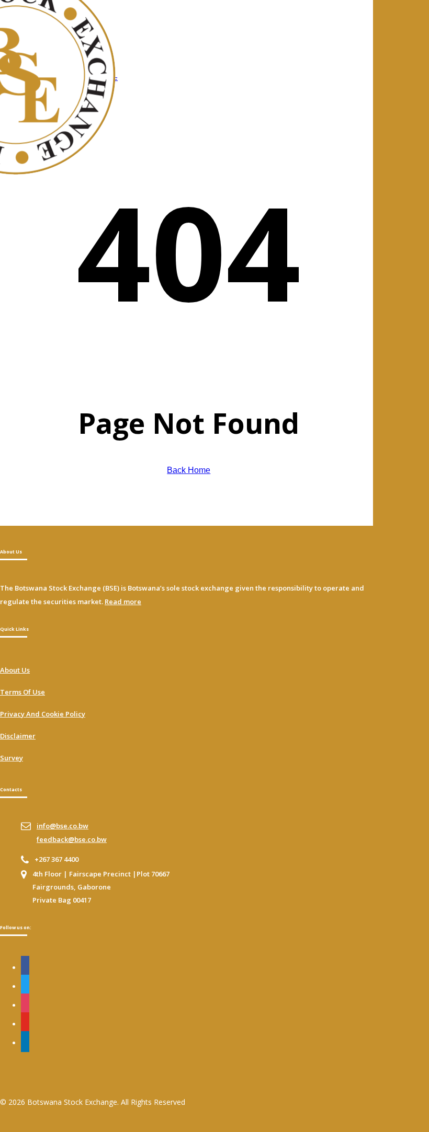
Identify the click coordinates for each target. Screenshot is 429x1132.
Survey (11, 758)
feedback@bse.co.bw (72, 839)
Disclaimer (18, 736)
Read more (123, 601)
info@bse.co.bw (62, 825)
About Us (15, 670)
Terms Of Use (22, 692)
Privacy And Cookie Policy (42, 714)
